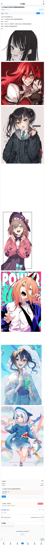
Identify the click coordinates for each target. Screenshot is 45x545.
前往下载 (41, 9)
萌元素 (3, 9)
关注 (38, 13)
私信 (42, 13)
